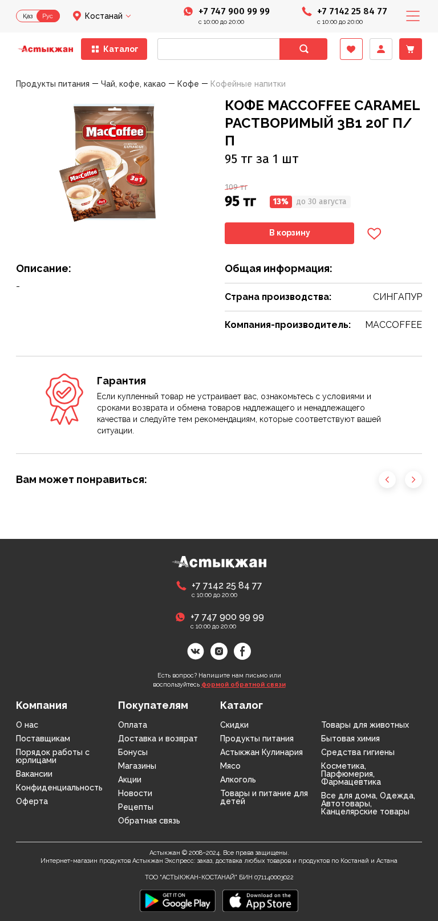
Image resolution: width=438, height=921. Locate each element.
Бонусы (133, 752)
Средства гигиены (358, 752)
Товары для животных (365, 725)
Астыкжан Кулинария (261, 752)
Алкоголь (238, 780)
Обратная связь (149, 821)
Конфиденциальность (59, 788)
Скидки (234, 725)
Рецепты (135, 807)
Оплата (132, 725)
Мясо (230, 766)
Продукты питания (257, 739)
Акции (129, 780)
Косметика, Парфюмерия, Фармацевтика (351, 774)
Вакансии (34, 774)
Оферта (32, 801)
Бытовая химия (350, 739)
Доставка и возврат (158, 739)
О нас (27, 725)
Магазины (137, 766)
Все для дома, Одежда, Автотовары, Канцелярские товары (368, 803)
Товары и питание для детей (264, 797)
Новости (135, 793)
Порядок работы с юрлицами (53, 756)
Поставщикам (43, 739)
